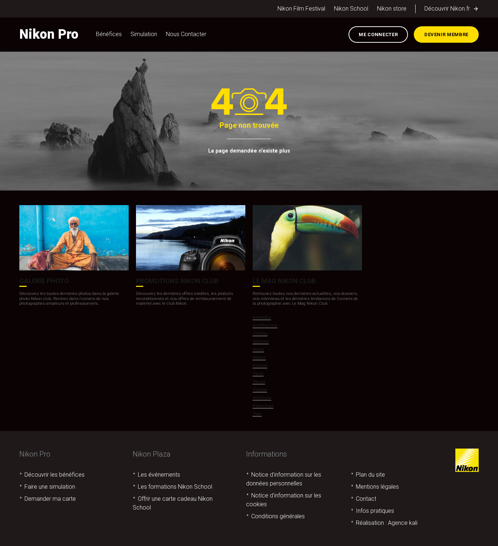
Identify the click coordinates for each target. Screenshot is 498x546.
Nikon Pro (48, 34)
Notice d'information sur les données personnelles (283, 479)
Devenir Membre (446, 34)
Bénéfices (109, 34)
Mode (258, 349)
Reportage (263, 405)
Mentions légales (377, 486)
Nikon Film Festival (301, 8)
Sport (258, 373)
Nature (259, 357)
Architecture (265, 325)
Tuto (257, 413)
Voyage (260, 389)
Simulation (144, 34)
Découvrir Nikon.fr (447, 8)
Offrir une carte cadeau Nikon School (173, 503)
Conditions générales (278, 516)
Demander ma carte (50, 498)
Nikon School (351, 8)
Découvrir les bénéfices (54, 474)
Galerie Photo (44, 281)
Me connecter (378, 34)
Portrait (260, 365)
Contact (366, 498)
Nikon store (391, 8)
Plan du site (370, 474)
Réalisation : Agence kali (386, 522)
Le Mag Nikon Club (284, 281)
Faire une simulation (49, 486)
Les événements (159, 474)
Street (259, 381)
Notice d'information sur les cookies (283, 500)
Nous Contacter (186, 34)
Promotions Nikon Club (177, 281)
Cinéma (260, 333)
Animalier (262, 317)
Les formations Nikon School (175, 486)
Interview (262, 397)
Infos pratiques (375, 510)
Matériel (261, 341)
